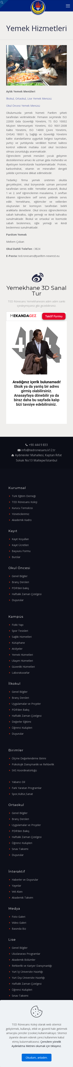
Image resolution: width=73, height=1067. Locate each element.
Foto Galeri (18, 916)
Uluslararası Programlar (26, 953)
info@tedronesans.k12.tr (38, 450)
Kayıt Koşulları (20, 539)
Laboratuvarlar (21, 672)
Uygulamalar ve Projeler (26, 703)
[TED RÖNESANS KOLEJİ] (38, 5)
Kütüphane (18, 642)
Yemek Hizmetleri (22, 654)
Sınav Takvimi (20, 849)
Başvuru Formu (21, 551)
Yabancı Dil (18, 782)
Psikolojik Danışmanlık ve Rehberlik (33, 764)
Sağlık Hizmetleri (22, 636)
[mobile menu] (68, 5)
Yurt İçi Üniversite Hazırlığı (27, 971)
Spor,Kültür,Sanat (22, 794)
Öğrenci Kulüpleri (22, 727)
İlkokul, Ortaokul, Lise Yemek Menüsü (29, 98)
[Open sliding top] (4, 4)
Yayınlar (16, 885)
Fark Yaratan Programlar (27, 788)
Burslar (16, 557)
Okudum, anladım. (37, 1057)
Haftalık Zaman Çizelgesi (27, 594)
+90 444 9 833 (38, 445)
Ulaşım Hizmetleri (22, 660)
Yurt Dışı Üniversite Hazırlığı (28, 977)
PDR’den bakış (20, 588)
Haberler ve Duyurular (25, 879)
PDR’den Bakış (20, 709)
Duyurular (18, 600)
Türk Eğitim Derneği (24, 496)
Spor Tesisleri (20, 630)
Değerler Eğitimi (21, 721)
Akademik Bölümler (23, 959)
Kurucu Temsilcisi (22, 508)
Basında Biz (19, 928)
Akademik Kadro (22, 520)
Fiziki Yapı (17, 625)
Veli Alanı (17, 891)
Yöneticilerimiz (20, 514)
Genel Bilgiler (20, 576)
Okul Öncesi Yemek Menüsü (23, 105)
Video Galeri (19, 922)
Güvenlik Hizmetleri (23, 666)
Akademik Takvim (22, 897)
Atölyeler (17, 648)
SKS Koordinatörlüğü (24, 770)
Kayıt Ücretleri (20, 545)
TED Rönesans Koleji (24, 502)
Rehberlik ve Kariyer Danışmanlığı (32, 965)
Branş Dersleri (20, 582)
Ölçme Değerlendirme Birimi (29, 758)
